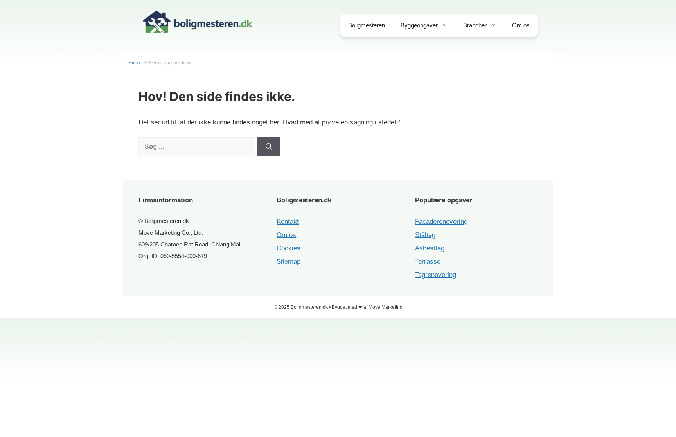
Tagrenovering (435, 275)
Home (134, 62)
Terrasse (427, 261)
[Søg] (268, 146)
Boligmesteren (366, 25)
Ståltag (425, 235)
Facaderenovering (441, 221)
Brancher (475, 25)
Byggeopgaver (419, 25)
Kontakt (288, 221)
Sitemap (288, 261)
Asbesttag (429, 248)
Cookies (288, 248)
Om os (521, 25)
